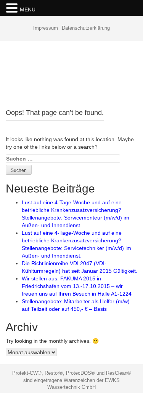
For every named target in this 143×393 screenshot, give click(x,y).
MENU (27, 9)
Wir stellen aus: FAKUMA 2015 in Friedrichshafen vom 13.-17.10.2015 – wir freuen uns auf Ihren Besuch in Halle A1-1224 (77, 286)
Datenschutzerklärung (86, 28)
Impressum (45, 28)
